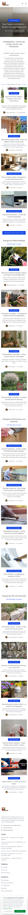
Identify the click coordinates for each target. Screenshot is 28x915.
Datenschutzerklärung (7, 908)
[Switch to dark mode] (22, 3)
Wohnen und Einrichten (14, 173)
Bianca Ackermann (5, 872)
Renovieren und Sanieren (14, 211)
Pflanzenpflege (14, 93)
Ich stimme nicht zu (8, 911)
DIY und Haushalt (14, 20)
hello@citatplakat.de (8, 830)
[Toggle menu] (25, 3)
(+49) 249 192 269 (7, 827)
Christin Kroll (4, 870)
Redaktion (4, 864)
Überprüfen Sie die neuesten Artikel (14, 233)
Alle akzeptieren (20, 911)
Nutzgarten (4, 888)
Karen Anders (4, 867)
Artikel (3, 834)
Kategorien (4, 877)
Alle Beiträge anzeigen (14, 244)
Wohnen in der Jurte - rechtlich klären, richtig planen (13, 851)
